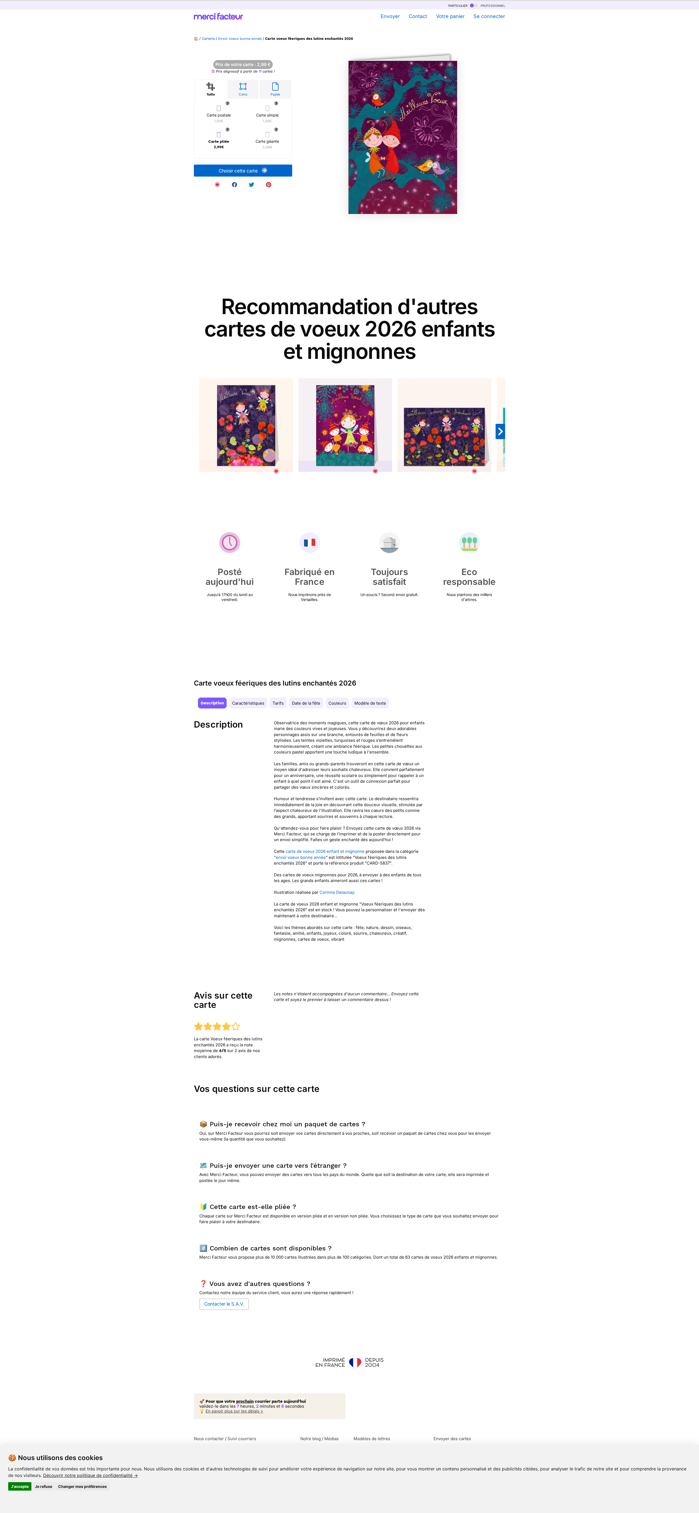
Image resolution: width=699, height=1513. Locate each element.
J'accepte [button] (20, 1486)
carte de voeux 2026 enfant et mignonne (325, 851)
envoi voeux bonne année (301, 857)
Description (212, 703)
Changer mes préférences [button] (82, 1486)
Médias (331, 1438)
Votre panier (450, 16)
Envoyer (390, 16)
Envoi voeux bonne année (240, 39)
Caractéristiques (248, 703)
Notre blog (310, 1438)
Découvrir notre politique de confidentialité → (90, 1475)
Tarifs (278, 703)
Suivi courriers (241, 1438)
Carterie (208, 39)
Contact (418, 16)
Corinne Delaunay (336, 892)
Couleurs (337, 703)
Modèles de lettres (372, 1438)
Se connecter (489, 16)
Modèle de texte (370, 703)
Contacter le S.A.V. (224, 1304)
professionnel (492, 5)
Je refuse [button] (43, 1486)
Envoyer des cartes (452, 1438)
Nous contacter (209, 1438)
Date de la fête (306, 703)
